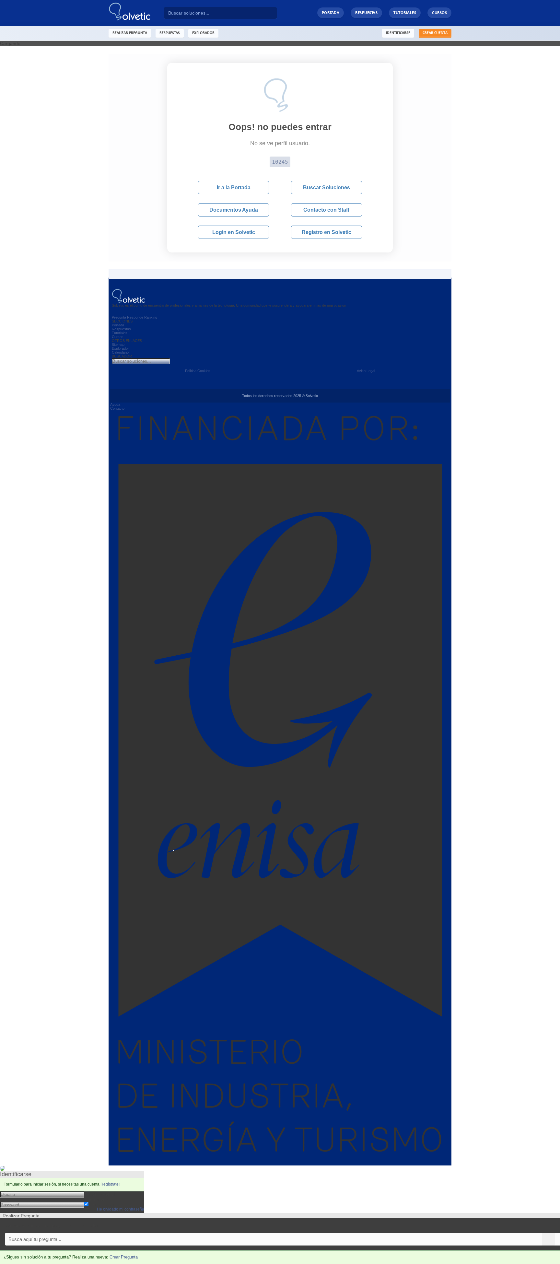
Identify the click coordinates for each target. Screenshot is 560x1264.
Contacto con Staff (326, 210)
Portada (331, 13)
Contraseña (96, 1199)
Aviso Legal (366, 371)
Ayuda (115, 404)
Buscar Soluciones (326, 187)
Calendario (120, 352)
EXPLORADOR (203, 33)
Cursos (439, 13)
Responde (135, 317)
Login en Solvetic (233, 232)
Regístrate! (110, 1184)
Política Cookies (197, 371)
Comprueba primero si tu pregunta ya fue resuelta (51, 1225)
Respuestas (366, 13)
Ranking (150, 317)
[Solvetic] (136, 13)
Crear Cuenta (435, 33)
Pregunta (119, 317)
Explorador (120, 348)
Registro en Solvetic (326, 232)
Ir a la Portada (234, 187)
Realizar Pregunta (129, 33)
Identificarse (398, 33)
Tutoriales (404, 13)
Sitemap (118, 344)
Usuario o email (100, 1194)
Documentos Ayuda (233, 210)
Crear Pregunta (124, 1257)
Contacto (117, 408)
